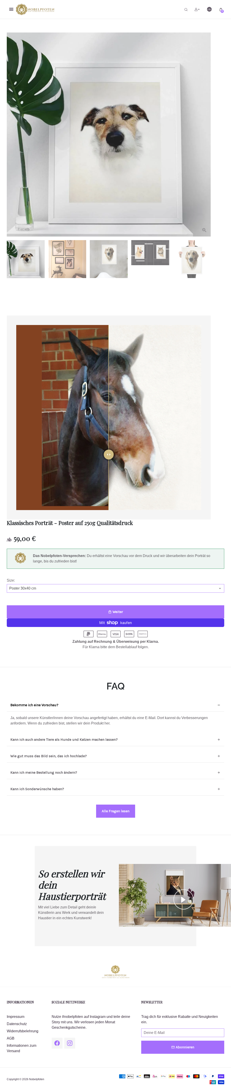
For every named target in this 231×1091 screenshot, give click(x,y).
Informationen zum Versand (21, 1048)
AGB (10, 1038)
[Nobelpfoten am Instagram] (69, 1043)
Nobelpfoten (36, 1079)
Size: (11, 580)
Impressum (15, 1017)
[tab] (115, 705)
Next (204, 134)
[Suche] (186, 9)
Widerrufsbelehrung (22, 1031)
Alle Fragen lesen (115, 811)
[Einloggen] (197, 9)
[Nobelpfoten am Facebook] (57, 1043)
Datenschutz (17, 1024)
